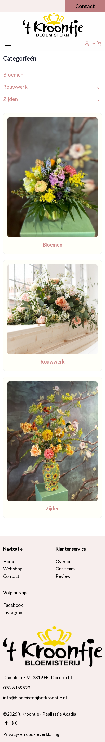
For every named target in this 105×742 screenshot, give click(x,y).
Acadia (69, 714)
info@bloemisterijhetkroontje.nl (35, 697)
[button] (90, 44)
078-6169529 (16, 687)
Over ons (65, 561)
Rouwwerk (15, 87)
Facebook (13, 605)
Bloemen (13, 74)
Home (9, 561)
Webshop (12, 568)
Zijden (10, 99)
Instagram (13, 612)
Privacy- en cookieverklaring (31, 734)
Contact (85, 6)
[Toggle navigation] (8, 43)
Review (63, 576)
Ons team (65, 568)
